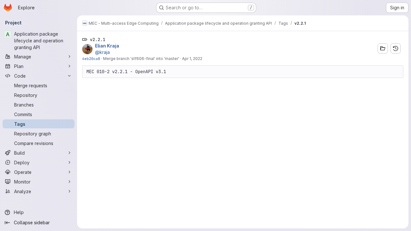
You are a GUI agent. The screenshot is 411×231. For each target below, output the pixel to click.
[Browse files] (383, 48)
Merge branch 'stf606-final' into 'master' (141, 58)
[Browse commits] (395, 48)
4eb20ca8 (91, 58)
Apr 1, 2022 (192, 58)
